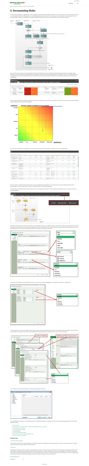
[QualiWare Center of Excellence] (17, 3)
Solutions (71, 3)
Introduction (16, 425)
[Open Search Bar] (77, 3)
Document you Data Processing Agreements (23, 434)
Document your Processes (19, 428)
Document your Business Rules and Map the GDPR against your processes (30, 426)
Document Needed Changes (19, 432)
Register (78, 0)
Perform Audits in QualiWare (19, 435)
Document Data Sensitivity (19, 429)
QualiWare (45, 464)
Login (75, 0)
